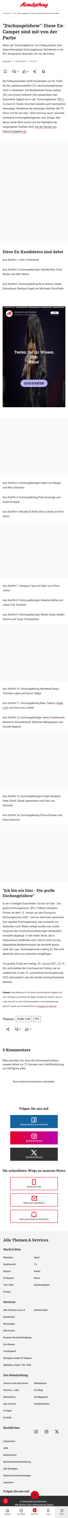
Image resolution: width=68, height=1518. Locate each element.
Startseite (6, 13)
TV (13, 13)
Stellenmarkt (41, 1310)
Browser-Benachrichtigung (17, 1337)
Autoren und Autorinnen (15, 1383)
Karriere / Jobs (11, 1390)
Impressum (9, 1441)
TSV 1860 (8, 1285)
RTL (60, 99)
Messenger (9, 1323)
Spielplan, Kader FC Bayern (17, 1358)
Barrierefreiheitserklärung (17, 1462)
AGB (5, 1448)
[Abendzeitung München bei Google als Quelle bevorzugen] (44, 71)
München (8, 1257)
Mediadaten (40, 1383)
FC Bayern (8, 1278)
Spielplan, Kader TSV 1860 (17, 1365)
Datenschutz (10, 1455)
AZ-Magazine (41, 1397)
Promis (7, 1291)
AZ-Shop (38, 1390)
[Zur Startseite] (34, 7)
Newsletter (9, 1317)
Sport (37, 1257)
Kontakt (7, 1417)
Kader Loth (23, 1018)
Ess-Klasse (9, 1344)
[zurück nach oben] (35, 1495)
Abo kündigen (10, 1468)
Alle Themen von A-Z (14, 1310)
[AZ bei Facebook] (36, 1432)
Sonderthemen (42, 1404)
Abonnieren (9, 1397)
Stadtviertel (9, 1264)
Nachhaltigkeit (42, 1285)
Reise (37, 1278)
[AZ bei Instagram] (46, 1432)
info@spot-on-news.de (46, 1006)
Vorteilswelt (9, 1351)
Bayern (7, 1271)
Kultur (37, 1271)
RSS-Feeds (9, 1330)
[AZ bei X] (57, 1432)
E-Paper (7, 1410)
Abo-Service (9, 1404)
